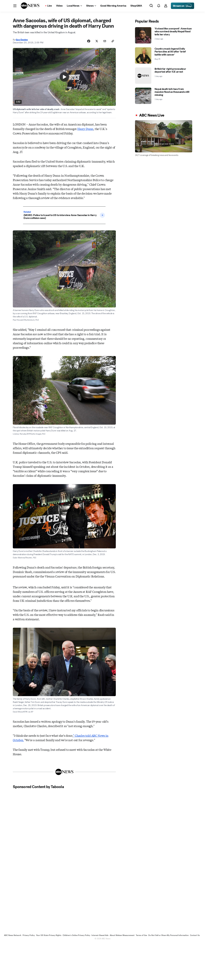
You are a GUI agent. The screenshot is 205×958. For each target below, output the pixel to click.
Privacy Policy (29, 935)
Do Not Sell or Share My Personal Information (168, 935)
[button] (15, 6)
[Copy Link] (113, 41)
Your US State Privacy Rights (48, 935)
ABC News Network (12, 935)
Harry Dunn (85, 129)
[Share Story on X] (97, 41)
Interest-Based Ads (99, 935)
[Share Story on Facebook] (89, 41)
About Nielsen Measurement (122, 935)
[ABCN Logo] (30, 5)
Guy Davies (22, 39)
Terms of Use (141, 935)
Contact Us (195, 935)
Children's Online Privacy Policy (76, 935)
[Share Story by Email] (105, 41)
